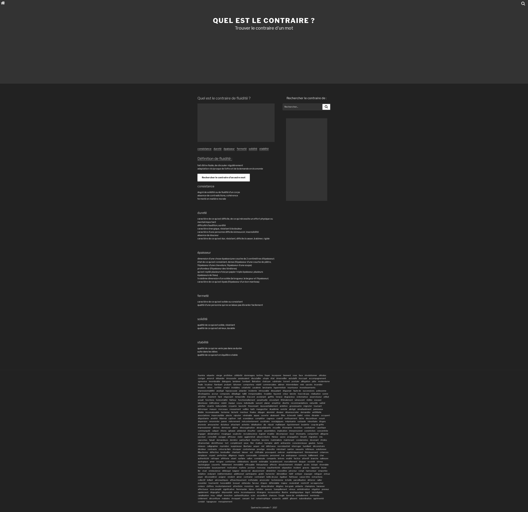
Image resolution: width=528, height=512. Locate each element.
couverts (215, 464)
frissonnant (253, 406)
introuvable (264, 391)
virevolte (270, 449)
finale (200, 384)
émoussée (231, 378)
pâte (314, 381)
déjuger (261, 412)
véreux (292, 489)
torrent (286, 381)
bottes (260, 375)
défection (214, 452)
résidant (298, 464)
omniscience (214, 471)
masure (213, 409)
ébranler (315, 415)
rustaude (302, 421)
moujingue (226, 434)
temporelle (240, 397)
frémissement (311, 452)
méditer (259, 489)
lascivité (242, 406)
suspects (276, 498)
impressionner (204, 427)
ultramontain (204, 443)
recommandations (299, 403)
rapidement (203, 492)
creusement (235, 409)
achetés (245, 424)
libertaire (248, 446)
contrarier (248, 477)
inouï (292, 434)
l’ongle (281, 495)
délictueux (271, 446)
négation (316, 489)
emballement (302, 495)
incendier (318, 384)
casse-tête (304, 477)
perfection (222, 455)
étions (223, 431)
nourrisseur (293, 387)
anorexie (202, 424)
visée (240, 437)
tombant (246, 381)
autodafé (293, 378)
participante (251, 474)
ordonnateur (302, 397)
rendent (231, 477)
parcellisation (300, 480)
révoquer (237, 449)
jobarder (243, 391)
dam (257, 486)
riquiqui (231, 403)
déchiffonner (217, 443)
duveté (254, 461)
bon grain (289, 486)
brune (324, 467)
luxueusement (218, 467)
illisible (201, 412)
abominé (271, 412)
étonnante (287, 427)
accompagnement (317, 378)
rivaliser (259, 443)
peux (246, 443)
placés (229, 415)
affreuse (232, 437)
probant (227, 384)
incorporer (276, 375)
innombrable (214, 381)
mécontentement (250, 421)
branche (314, 458)
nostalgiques (277, 421)
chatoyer (266, 381)
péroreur (293, 471)
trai (282, 455)
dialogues (226, 381)
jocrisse (251, 467)
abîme (235, 427)
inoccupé (303, 378)
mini (302, 384)
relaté (224, 403)
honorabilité (225, 483)
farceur (255, 483)
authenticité (203, 458)
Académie (274, 409)
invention (298, 427)
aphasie (231, 431)
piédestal (241, 431)
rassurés (300, 449)
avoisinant (261, 397)
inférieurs (310, 449)
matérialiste (276, 440)
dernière (234, 440)
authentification (241, 495)
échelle (288, 480)
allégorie (324, 434)
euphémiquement (295, 452)
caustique (321, 427)
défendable (274, 483)
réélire (309, 400)
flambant (218, 384)
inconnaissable (212, 412)
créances (324, 452)
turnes (320, 443)
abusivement (258, 471)
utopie (266, 378)
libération (256, 381)
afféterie (225, 458)
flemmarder (241, 489)
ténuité (303, 437)
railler (319, 480)
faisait (212, 440)
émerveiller (281, 378)
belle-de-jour (272, 477)
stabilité (264, 148)
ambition (284, 406)
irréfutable (253, 480)
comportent (313, 434)
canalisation (203, 495)
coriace (201, 486)
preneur (325, 489)
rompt (301, 471)
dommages (249, 375)
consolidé (212, 437)
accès (307, 464)
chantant (236, 452)
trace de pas (303, 394)
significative (228, 489)
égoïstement (293, 424)
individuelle (249, 403)
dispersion (202, 421)
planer (267, 403)
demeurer (226, 427)
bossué (236, 483)
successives (308, 391)
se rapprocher (317, 483)
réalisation (316, 394)
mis (321, 437)
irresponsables (255, 394)
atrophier (202, 397)
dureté (218, 148)
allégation (305, 381)
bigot (307, 492)
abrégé (292, 409)
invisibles (235, 387)
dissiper (280, 412)
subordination (305, 498)
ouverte (265, 415)
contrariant (260, 477)
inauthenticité (273, 467)
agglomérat (249, 437)
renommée (214, 421)
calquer (215, 431)
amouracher (213, 424)
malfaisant (280, 424)
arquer (256, 446)
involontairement (223, 486)
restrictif (305, 483)
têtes (209, 387)
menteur (244, 412)
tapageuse (212, 501)
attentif (305, 458)
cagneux (271, 418)
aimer (239, 477)
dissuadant (276, 391)
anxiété (214, 418)
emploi (226, 387)
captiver (232, 418)
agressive (202, 381)
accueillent (262, 495)
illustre (285, 492)
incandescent (276, 461)
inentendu (314, 495)
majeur (284, 483)
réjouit (271, 424)
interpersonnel (295, 431)
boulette (305, 424)
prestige (261, 449)
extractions (317, 477)
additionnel (239, 474)
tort (227, 443)
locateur (208, 384)
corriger (201, 378)
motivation (232, 467)
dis (264, 424)
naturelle (314, 403)
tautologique (204, 464)
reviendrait (294, 483)
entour (327, 474)
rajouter (237, 415)
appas (256, 415)
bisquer (302, 461)
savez (282, 437)
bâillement (313, 455)
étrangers (261, 492)
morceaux (223, 409)
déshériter (271, 471)
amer (212, 461)
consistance (204, 148)
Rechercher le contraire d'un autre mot (223, 177)
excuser (318, 400)
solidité (253, 148)
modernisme (324, 381)
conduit (201, 501)
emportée (323, 471)
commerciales (269, 384)
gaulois (312, 443)
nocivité (311, 461)
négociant (228, 397)
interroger (296, 446)
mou (213, 495)
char (322, 455)
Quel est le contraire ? (264, 21)
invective (228, 495)
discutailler (256, 378)
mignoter (307, 406)
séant (233, 458)
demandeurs (222, 440)
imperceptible (217, 415)
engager (202, 434)
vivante (210, 406)
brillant (210, 480)
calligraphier (212, 446)
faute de (297, 391)
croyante (233, 406)
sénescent (300, 400)
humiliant (307, 446)
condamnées (302, 440)
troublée (268, 394)
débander (220, 378)
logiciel (262, 434)
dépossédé (227, 492)
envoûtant (274, 400)
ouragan (222, 437)
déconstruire (319, 446)
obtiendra (246, 483)
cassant (246, 498)
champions (310, 486)
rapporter (315, 467)
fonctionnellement (246, 400)
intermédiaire (292, 384)
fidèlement (227, 464)
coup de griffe (317, 424)
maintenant (289, 440)
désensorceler (292, 412)
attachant (235, 424)
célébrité (238, 375)
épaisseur (229, 148)
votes (307, 415)
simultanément (304, 409)
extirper (298, 474)
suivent (259, 403)
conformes (230, 461)
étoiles (324, 440)
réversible (324, 464)
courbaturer (309, 427)
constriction (309, 431)
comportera (248, 384)
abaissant (274, 415)
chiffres (210, 486)
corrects (303, 455)
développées (204, 394)
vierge (219, 375)
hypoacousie (231, 391)
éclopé (314, 464)
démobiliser (282, 474)
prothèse (228, 375)
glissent (293, 498)
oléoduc (322, 375)
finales (253, 412)
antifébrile (316, 412)
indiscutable (221, 406)
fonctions (209, 400)
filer (252, 443)
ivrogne (219, 461)
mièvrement (234, 421)
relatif (258, 384)
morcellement (290, 461)
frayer (267, 375)
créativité (246, 387)
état (273, 378)
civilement (202, 498)
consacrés (263, 455)
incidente (252, 391)
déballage (236, 394)
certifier (218, 387)
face (301, 375)
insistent (212, 397)
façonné (277, 394)
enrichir (283, 409)
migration (313, 437)
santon (290, 449)
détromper (203, 409)
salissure (324, 458)
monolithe (282, 471)
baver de (290, 495)
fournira (201, 375)
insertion (256, 440)
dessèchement (286, 464)
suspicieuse (236, 446)
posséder (202, 483)
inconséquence (248, 492)
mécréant (281, 449)
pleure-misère (263, 437)
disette (285, 403)
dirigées (279, 486)
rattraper (215, 458)
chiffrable (259, 452)
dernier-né (246, 471)
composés (225, 394)
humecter (270, 474)
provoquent (270, 452)
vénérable (247, 415)
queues (268, 489)
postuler (295, 381)
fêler (283, 415)
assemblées (270, 431)
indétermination (225, 474)
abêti (276, 443)
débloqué (226, 471)
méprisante (290, 421)
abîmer (281, 384)
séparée (210, 375)
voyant (212, 455)
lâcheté (234, 412)
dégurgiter (215, 492)
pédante (299, 486)
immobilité (238, 464)
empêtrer (276, 403)
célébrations (243, 461)
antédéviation (303, 489)
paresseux (318, 409)
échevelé (291, 415)
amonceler (265, 480)
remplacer (202, 455)
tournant (318, 406)
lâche (301, 418)
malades (226, 498)
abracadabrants (264, 427)
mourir (322, 418)
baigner (236, 471)
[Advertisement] (264, 53)
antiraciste (286, 443)
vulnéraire (276, 381)
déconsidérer (211, 477)
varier (259, 431)
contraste (212, 449)
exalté (289, 458)
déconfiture (214, 498)
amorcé (210, 378)
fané (220, 397)
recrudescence (250, 434)
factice (297, 458)
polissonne (321, 391)
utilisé (326, 397)
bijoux (251, 489)
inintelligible (317, 492)
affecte (273, 464)
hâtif (291, 474)
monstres (248, 486)
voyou (239, 403)
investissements (307, 387)
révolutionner (311, 375)
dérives (216, 427)
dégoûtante (203, 418)
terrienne (225, 412)
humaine (268, 443)
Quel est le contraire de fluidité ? (224, 98)
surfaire (241, 458)
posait (201, 400)
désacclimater (267, 486)
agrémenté (318, 498)
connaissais (259, 458)
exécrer (281, 452)
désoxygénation (247, 427)
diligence (233, 455)
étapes (264, 483)
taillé (244, 394)
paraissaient (243, 378)
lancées (265, 440)
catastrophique (263, 498)
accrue (215, 394)
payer (200, 477)
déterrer (311, 480)
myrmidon (224, 446)
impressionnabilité (206, 391)
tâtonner (237, 384)
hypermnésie (280, 387)
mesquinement (225, 501)
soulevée (237, 434)
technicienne (277, 480)
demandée (305, 412)
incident (297, 467)
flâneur (275, 437)
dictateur (225, 424)
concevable (251, 455)
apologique (203, 461)
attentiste (238, 486)
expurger (308, 474)
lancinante (267, 387)
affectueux (203, 489)
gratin (261, 474)
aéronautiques (221, 480)
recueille (276, 427)
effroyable (250, 464)
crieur (285, 394)
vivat (204, 471)
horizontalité (222, 400)
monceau (261, 467)
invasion (201, 387)
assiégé (220, 391)
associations (204, 415)
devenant (314, 440)
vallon (249, 458)
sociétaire (265, 421)
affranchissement (238, 480)
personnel (274, 455)
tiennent (287, 375)
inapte (241, 455)
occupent (325, 415)
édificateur (214, 403)
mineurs (201, 446)
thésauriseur (262, 464)
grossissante (295, 406)
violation (202, 474)
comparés (271, 458)
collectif (201, 480)
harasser (321, 486)
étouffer (251, 431)
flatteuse (293, 477)
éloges (322, 421)
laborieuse (202, 403)
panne (224, 421)
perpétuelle (262, 400)
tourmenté (213, 483)
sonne (325, 394)
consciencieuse (299, 443)
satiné (322, 403)
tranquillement (280, 489)
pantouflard (244, 440)
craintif (279, 418)
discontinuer (311, 418)
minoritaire (312, 421)
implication (282, 431)
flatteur (232, 400)
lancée (293, 394)
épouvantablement (269, 406)
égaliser (283, 477)
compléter (260, 418)
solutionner (321, 449)
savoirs (309, 384)
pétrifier (201, 406)
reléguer (318, 474)
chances (273, 495)
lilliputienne (203, 452)
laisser (245, 452)
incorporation (274, 492)
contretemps (249, 449)
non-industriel (283, 446)
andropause (291, 455)
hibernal (223, 418)
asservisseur (316, 397)
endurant (211, 474)
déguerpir (287, 391)
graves (306, 467)
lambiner (236, 381)
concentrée (322, 431)
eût (251, 452)
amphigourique (296, 492)
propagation (292, 437)
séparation (287, 467)
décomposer (282, 434)
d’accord (251, 397)
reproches (202, 440)
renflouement (290, 418)
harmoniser (311, 471)
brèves (281, 458)
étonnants (301, 434)
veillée (246, 409)
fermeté (242, 148)
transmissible (204, 467)
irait (239, 418)
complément (236, 443)
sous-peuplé (215, 489)
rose (295, 375)
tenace (279, 397)
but (252, 498)
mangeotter (262, 409)
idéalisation (256, 424)
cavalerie (256, 387)
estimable (263, 461)
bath (253, 409)
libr (199, 471)
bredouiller (225, 452)
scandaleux (248, 418)
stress (320, 461)
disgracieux (289, 397)
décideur (202, 449)
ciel (262, 446)
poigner (222, 477)
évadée (270, 434)
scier (253, 495)
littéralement (287, 400)
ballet (300, 415)
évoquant (236, 498)
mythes (242, 467)
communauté (204, 431)
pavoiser (202, 437)
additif (285, 498)
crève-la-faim (225, 449)
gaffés (271, 397)
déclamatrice (213, 434)
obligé (219, 495)
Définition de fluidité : (214, 158)
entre (236, 492)
